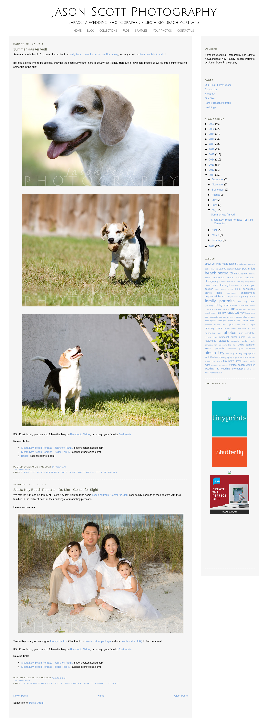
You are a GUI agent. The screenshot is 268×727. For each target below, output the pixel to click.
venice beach (237, 364)
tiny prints (228, 361)
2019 (212, 134)
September (218, 189)
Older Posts (181, 695)
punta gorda (238, 337)
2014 (212, 159)
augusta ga (249, 264)
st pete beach (239, 357)
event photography (244, 296)
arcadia (240, 264)
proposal (224, 337)
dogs (64, 472)
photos (97, 472)
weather (250, 365)
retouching (210, 340)
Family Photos (58, 641)
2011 (212, 174)
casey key (239, 281)
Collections (108, 30)
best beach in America (152, 54)
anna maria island (226, 263)
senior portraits (214, 348)
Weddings (210, 107)
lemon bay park (243, 309)
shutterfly (250, 348)
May (215, 210)
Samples (141, 30)
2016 (212, 149)
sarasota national (213, 345)
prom (215, 337)
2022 (212, 123)
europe (229, 297)
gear (252, 301)
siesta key (110, 472)
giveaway (209, 305)
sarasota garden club (242, 341)
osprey (227, 328)
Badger (25, 455)
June (215, 205)
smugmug (241, 353)
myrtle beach (234, 321)
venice (225, 365)
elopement (231, 293)
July (214, 199)
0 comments (23, 469)
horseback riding (246, 305)
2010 (212, 246)
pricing (208, 337)
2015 (212, 154)
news (252, 320)
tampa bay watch (213, 361)
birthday (238, 273)
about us (30, 472)
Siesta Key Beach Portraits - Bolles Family (45, 451)
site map (230, 353)
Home (78, 30)
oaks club (240, 325)
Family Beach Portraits (218, 102)
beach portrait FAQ (131, 641)
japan (226, 309)
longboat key (235, 312)
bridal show (234, 277)
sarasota (224, 340)
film (239, 302)
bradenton (218, 277)
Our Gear (210, 98)
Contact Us (185, 30)
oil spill (251, 325)
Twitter (86, 434)
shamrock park (235, 348)
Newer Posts (20, 695)
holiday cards (223, 305)
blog (245, 273)
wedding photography (233, 368)
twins (207, 365)
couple (251, 285)
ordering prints (213, 328)
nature (244, 320)
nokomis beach (212, 325)
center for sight (58, 683)
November (218, 184)
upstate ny (216, 365)
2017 (212, 144)
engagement (248, 292)
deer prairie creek (224, 289)
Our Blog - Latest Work (218, 84)
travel (239, 361)
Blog (90, 30)
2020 (212, 128)
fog (245, 302)
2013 (212, 164)
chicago (235, 285)
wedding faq (212, 368)
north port (227, 324)
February (217, 240)
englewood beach (215, 296)
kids (232, 309)
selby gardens (246, 344)
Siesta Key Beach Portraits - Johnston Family (47, 447)
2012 (212, 169)
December (218, 179)
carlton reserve (226, 281)
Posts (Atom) (36, 702)
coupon (209, 288)
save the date (229, 345)
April (215, 229)
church (243, 285)
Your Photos (162, 30)
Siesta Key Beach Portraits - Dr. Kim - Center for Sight (55, 490)
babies (222, 268)
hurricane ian (211, 309)
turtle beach (249, 361)
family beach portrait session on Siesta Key (93, 54)
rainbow (251, 337)
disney (208, 293)
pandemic (210, 333)
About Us (210, 94)
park (220, 333)
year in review (216, 373)
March (216, 235)
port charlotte (247, 333)
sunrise (251, 357)
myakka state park (218, 321)
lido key (221, 312)
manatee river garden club (235, 317)
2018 (212, 139)
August (216, 194)
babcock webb (211, 269)
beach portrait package (98, 641)
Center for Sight (119, 494)
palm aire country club (243, 328)
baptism (230, 269)
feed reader (125, 434)
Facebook (75, 434)
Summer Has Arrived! (30, 49)
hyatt (220, 309)
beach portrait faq (244, 268)
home (234, 305)
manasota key (215, 317)
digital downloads (245, 289)
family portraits (80, 472)
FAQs (126, 30)
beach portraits (48, 472)
